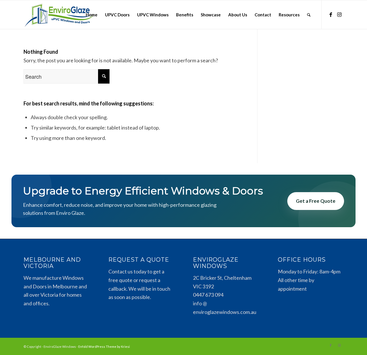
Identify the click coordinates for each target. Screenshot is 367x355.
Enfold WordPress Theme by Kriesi (104, 346)
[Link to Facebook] (330, 14)
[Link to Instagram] (339, 14)
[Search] (308, 14)
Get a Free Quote (315, 201)
